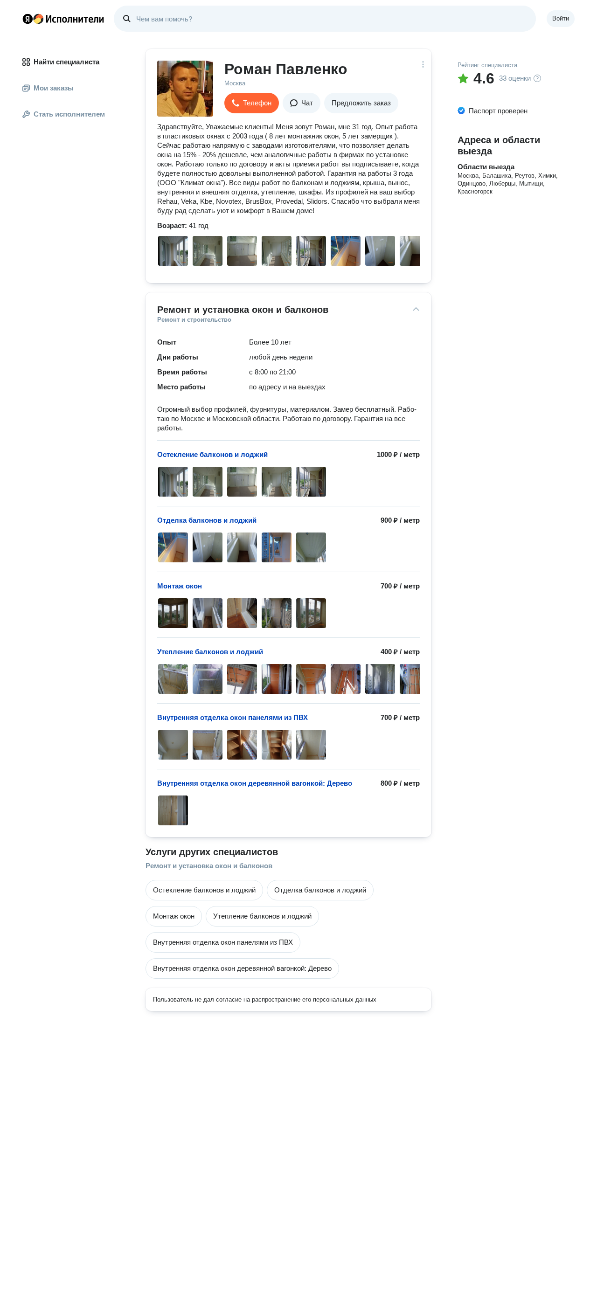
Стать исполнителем (69, 114)
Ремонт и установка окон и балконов (209, 866)
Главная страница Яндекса (27, 19)
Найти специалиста (66, 62)
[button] (251, 103)
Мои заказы (54, 88)
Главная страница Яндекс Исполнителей (63, 19)
